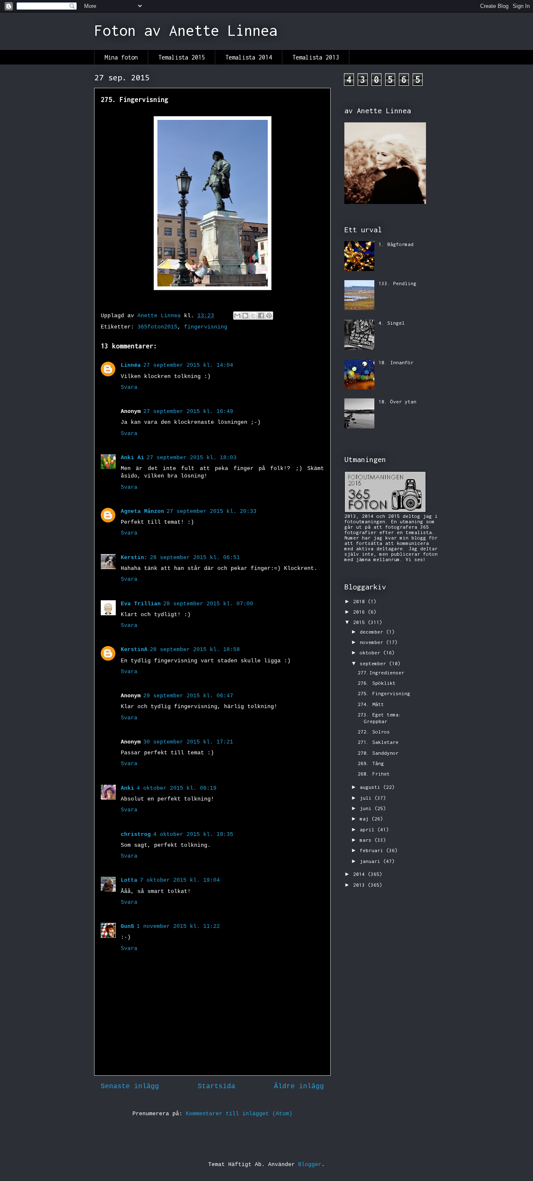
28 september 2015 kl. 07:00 (208, 604)
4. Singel (392, 323)
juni (367, 808)
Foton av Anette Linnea (185, 30)
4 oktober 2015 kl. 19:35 (193, 834)
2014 (360, 874)
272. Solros (374, 731)
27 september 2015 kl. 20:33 (212, 511)
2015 (360, 622)
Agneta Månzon (142, 511)
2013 (360, 885)
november (373, 642)
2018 (360, 601)
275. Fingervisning (384, 693)
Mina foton (121, 57)
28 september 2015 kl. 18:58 (195, 649)
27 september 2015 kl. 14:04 (188, 365)
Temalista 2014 (248, 57)
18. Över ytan (397, 401)
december (373, 631)
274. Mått (371, 704)
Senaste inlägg (130, 1086)
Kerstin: (134, 557)
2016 (360, 611)
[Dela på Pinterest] (269, 315)
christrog (136, 834)
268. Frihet (374, 773)
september (374, 663)
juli (367, 798)
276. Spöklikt (377, 683)
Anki (127, 788)
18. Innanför (396, 362)
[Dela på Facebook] (261, 315)
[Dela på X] (253, 315)
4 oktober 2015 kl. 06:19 (177, 788)
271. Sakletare (378, 742)
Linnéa (131, 365)
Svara (129, 387)
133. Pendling (397, 283)
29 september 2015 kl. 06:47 (188, 696)
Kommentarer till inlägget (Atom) (239, 1114)
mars (367, 840)
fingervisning (205, 327)
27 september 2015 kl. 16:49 (188, 411)
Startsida (216, 1086)
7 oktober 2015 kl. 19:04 (180, 880)
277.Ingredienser (381, 672)
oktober (371, 652)
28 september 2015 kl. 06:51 (195, 557)
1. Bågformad (396, 244)
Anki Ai (132, 458)
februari (373, 850)
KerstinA (134, 649)
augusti (371, 787)
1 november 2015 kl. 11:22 (178, 926)
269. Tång (371, 763)
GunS (127, 926)
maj (365, 818)
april (368, 829)
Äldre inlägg (299, 1086)
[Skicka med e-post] (237, 315)
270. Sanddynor (378, 753)
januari (371, 861)
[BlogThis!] (245, 315)
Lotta (129, 880)
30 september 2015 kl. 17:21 (188, 742)
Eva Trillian (141, 604)
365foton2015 (157, 327)
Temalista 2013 (315, 57)
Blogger (309, 1164)
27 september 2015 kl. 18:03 (192, 458)
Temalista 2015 (181, 57)
